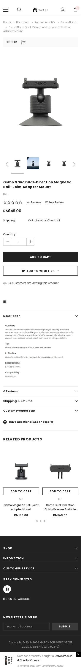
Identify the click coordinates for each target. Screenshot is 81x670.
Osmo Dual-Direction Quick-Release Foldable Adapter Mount (60, 509)
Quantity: (9, 234)
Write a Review (54, 202)
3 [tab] (44, 521)
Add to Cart (21, 491)
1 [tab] (37, 521)
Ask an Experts (43, 422)
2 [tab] (40, 521)
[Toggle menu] (5, 9)
